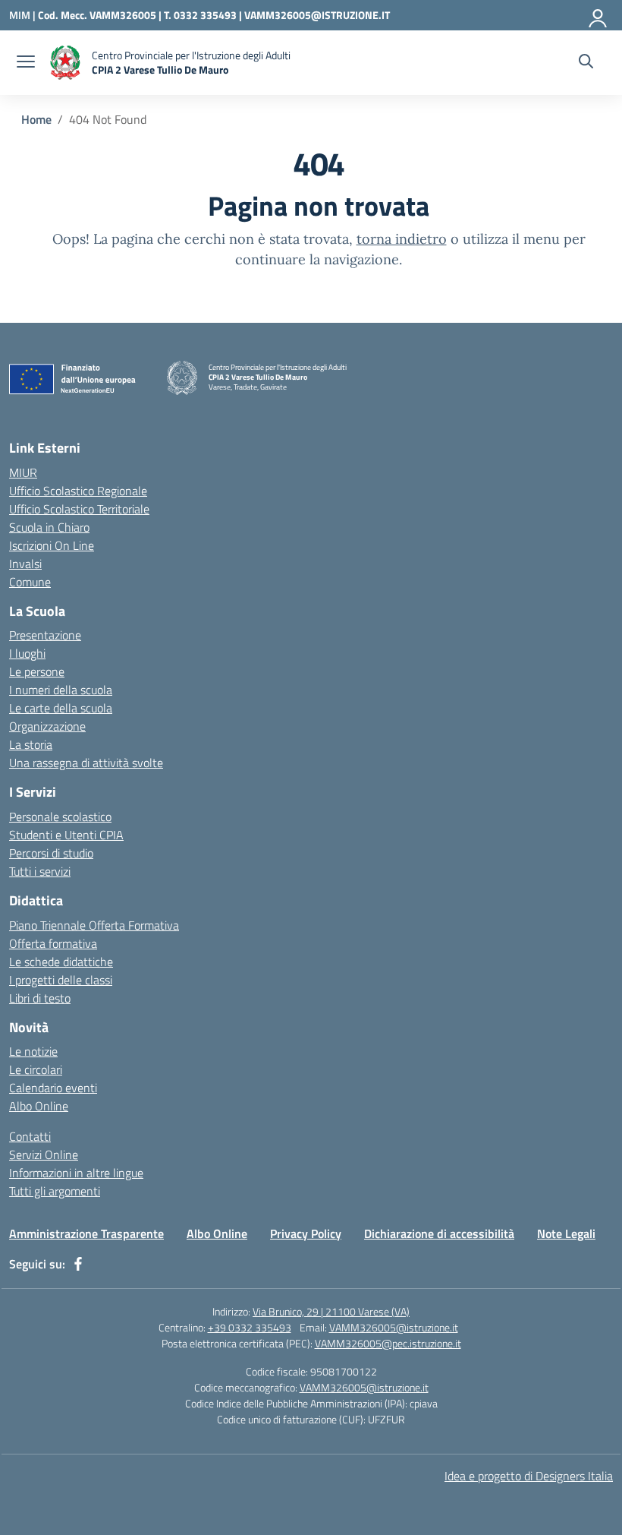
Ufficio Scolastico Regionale (78, 491)
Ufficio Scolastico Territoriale (79, 509)
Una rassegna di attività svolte (86, 762)
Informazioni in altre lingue (76, 1173)
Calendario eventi (53, 1088)
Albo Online (38, 1106)
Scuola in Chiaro (49, 527)
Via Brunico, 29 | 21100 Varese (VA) (331, 1311)
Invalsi (25, 563)
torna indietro (402, 239)
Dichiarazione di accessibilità (439, 1233)
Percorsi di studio (51, 853)
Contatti (30, 1136)
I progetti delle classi (60, 980)
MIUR (23, 472)
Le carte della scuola (60, 708)
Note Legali (566, 1233)
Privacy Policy (305, 1233)
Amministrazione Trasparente (86, 1233)
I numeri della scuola (60, 690)
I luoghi (27, 653)
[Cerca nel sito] (586, 63)
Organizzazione (47, 726)
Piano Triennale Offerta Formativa (94, 925)
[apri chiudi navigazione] (26, 63)
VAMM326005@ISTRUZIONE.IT (317, 15)
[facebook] (78, 1264)
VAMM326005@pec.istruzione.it (388, 1343)
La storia (30, 744)
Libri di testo (40, 998)
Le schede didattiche (61, 961)
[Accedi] (598, 15)
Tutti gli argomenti (54, 1191)
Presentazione (45, 635)
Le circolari (35, 1069)
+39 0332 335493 (249, 1327)
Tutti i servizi (40, 871)
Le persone (36, 671)
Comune (30, 582)
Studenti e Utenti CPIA (66, 835)
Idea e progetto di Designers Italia (529, 1476)
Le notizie (33, 1051)
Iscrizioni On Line (51, 545)
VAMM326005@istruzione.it (393, 1327)
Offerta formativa (53, 943)
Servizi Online (43, 1154)
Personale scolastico (60, 816)
